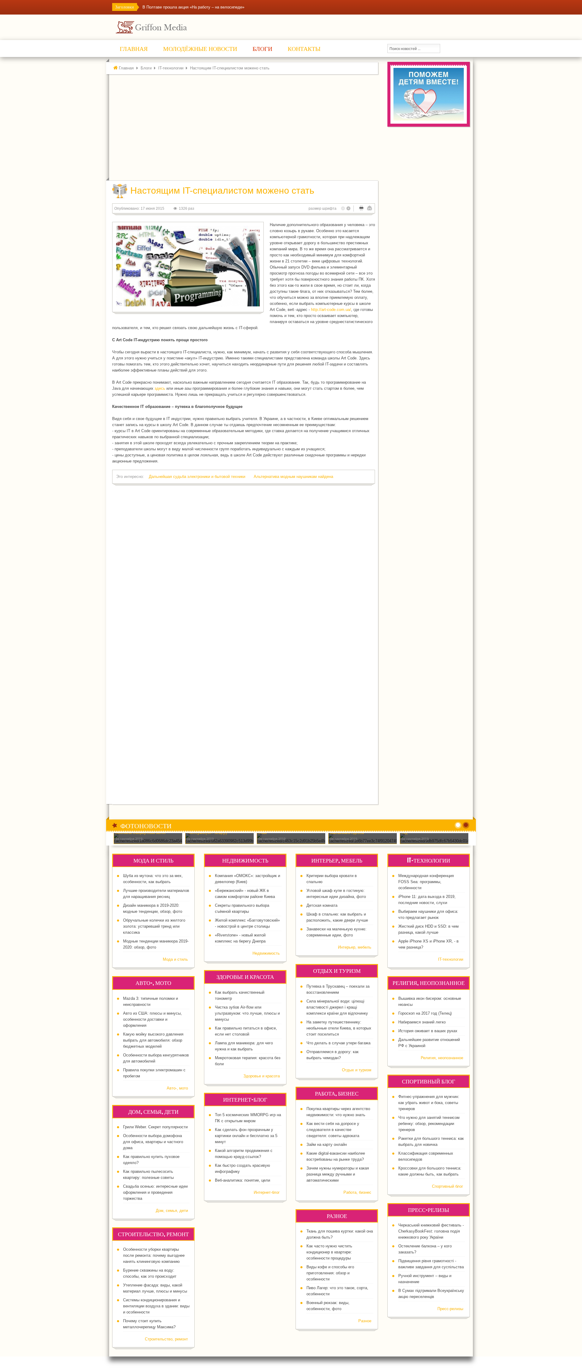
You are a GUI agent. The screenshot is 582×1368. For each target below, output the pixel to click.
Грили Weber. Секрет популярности (155, 1127)
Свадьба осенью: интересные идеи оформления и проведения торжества (155, 1192)
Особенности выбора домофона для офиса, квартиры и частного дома (153, 1141)
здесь (160, 388)
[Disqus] (243, 566)
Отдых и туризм (356, 1070)
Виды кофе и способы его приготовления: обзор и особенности (330, 1273)
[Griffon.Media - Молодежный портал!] (162, 27)
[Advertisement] (245, 128)
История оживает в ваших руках (427, 1031)
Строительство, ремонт (166, 1339)
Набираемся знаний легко (422, 1022)
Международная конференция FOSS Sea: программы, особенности (426, 881)
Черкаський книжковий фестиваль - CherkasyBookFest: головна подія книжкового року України (431, 1231)
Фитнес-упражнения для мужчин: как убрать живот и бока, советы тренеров (428, 1102)
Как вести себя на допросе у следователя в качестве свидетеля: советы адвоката (332, 1129)
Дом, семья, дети (172, 1210)
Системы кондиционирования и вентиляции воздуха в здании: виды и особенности (156, 1306)
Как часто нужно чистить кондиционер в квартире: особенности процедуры (329, 1252)
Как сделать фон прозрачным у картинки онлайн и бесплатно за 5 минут (246, 1135)
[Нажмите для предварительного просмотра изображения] (188, 266)
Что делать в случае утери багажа (338, 1043)
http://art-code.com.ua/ (331, 309)
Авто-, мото (177, 1088)
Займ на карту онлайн (326, 1144)
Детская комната (321, 905)
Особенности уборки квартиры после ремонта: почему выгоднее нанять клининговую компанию (154, 1255)
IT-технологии (170, 68)
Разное (364, 1321)
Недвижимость (266, 953)
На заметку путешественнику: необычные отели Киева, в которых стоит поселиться (338, 1028)
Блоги (146, 68)
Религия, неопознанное (442, 1058)
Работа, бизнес (357, 1192)
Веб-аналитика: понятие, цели (242, 1180)
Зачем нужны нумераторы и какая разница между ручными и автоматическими (337, 1174)
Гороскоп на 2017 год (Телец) (425, 1013)
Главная (126, 68)
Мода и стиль (175, 959)
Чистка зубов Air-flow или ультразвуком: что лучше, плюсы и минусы (247, 1013)
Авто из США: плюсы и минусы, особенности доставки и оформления (152, 1019)
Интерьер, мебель (354, 947)
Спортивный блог (447, 1186)
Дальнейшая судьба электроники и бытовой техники (197, 476)
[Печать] (361, 208)
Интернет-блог (267, 1192)
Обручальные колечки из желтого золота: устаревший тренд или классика (154, 926)
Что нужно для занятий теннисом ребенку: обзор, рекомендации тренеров (429, 1123)
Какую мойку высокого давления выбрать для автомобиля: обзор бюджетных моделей (153, 1040)
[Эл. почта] (369, 208)
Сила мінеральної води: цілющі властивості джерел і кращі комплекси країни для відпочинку (337, 1007)
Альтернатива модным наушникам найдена (293, 476)
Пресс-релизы (450, 1308)
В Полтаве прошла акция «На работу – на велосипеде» (193, 7)
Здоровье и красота (261, 1076)
